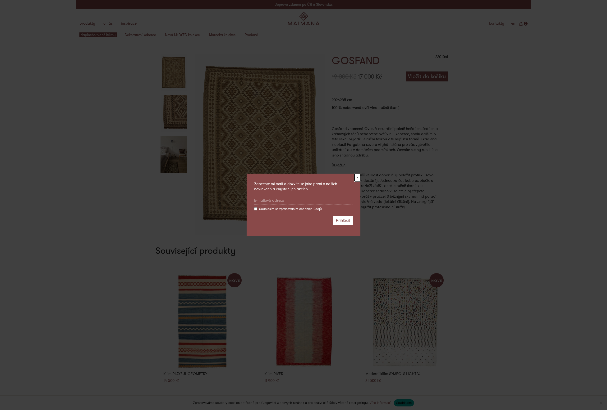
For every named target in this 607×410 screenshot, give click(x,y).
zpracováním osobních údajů (300, 209)
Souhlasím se (290, 209)
